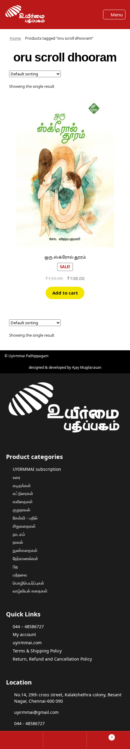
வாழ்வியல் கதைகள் (30, 591)
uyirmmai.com (27, 642)
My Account (21, 740)
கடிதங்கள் (22, 485)
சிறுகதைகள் (24, 526)
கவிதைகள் (23, 501)
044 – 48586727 (28, 626)
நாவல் (18, 542)
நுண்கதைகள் (25, 550)
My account (24, 634)
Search (64, 740)
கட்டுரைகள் (23, 493)
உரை (16, 477)
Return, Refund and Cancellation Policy (52, 659)
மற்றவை (20, 575)
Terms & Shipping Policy (37, 651)
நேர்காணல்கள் (25, 558)
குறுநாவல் (21, 510)
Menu (116, 15)
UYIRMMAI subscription (37, 469)
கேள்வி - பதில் (25, 518)
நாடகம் (19, 534)
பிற (15, 566)
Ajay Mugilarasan (86, 367)
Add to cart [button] (65, 293)
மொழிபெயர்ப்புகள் (28, 583)
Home (15, 38)
